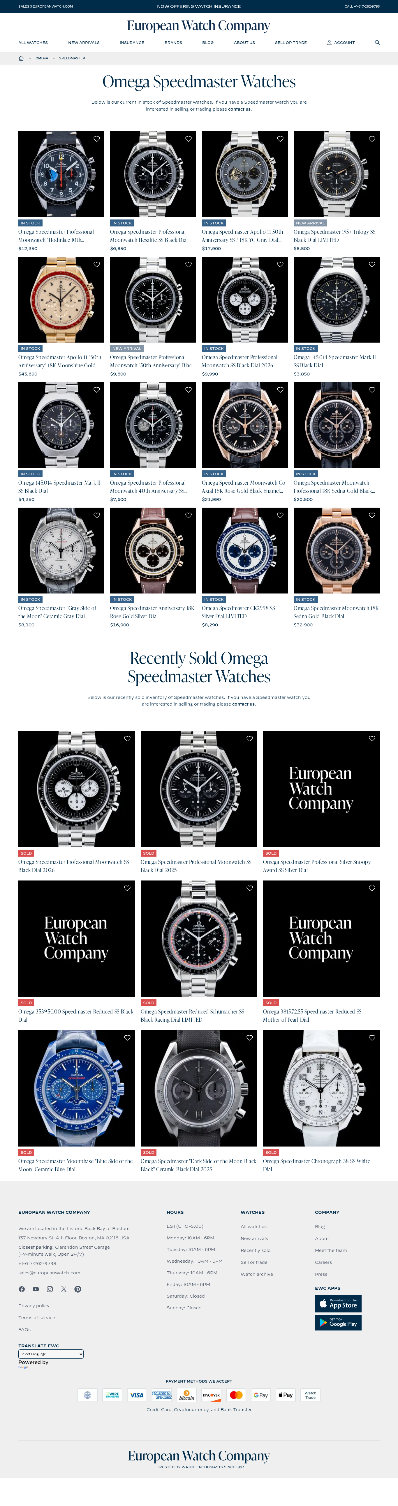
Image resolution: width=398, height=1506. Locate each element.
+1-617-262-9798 (37, 1263)
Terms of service (36, 1317)
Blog (320, 1226)
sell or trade (291, 42)
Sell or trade (254, 1262)
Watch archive (257, 1274)
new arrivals (84, 42)
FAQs (24, 1329)
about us (244, 42)
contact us (239, 109)
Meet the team (331, 1250)
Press (321, 1274)
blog (208, 42)
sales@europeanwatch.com (45, 6)
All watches (254, 1226)
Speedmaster (72, 58)
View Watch (61, 174)
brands (173, 42)
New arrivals (254, 1238)
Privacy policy (34, 1305)
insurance (132, 42)
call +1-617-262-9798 (362, 6)
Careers (323, 1262)
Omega (42, 58)
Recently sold (256, 1250)
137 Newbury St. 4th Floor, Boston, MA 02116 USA (74, 1238)
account (344, 42)
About (322, 1238)
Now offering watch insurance (199, 6)
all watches (33, 42)
